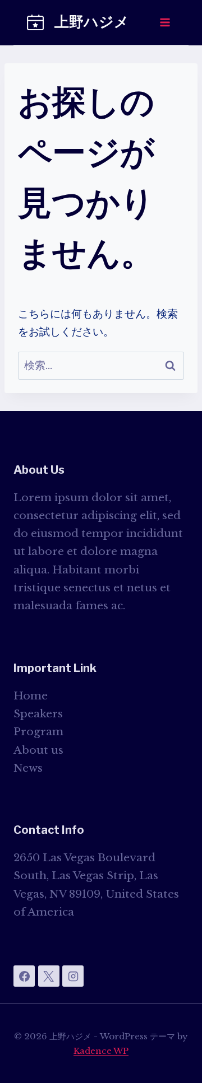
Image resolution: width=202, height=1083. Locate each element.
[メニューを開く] (164, 22)
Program (38, 731)
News (28, 768)
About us (38, 750)
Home (30, 695)
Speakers (38, 713)
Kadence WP (101, 1050)
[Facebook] (24, 976)
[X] (48, 976)
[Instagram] (73, 976)
